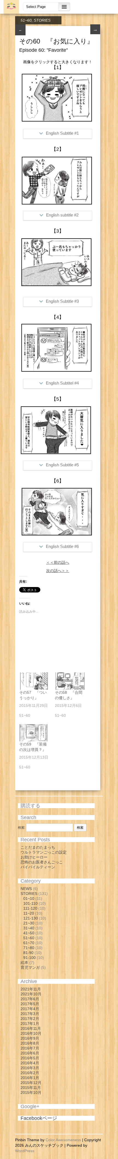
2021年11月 (31, 989)
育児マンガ (30, 967)
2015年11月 (31, 1087)
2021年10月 (31, 994)
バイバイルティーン (38, 867)
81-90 (28, 952)
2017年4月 (30, 1009)
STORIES (42, 20)
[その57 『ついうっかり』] (34, 681)
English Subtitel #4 (62, 383)
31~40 (28, 928)
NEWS (26, 888)
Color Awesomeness (63, 1140)
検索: (21, 827)
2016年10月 (31, 1033)
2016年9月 (30, 1038)
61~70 (28, 943)
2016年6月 (30, 1053)
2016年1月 (30, 1078)
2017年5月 (30, 1004)
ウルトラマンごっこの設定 (44, 852)
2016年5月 (30, 1058)
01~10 (28, 898)
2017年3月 (30, 1013)
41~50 (28, 933)
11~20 (28, 913)
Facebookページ (39, 1118)
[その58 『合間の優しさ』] (70, 681)
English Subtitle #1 (62, 133)
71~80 (28, 948)
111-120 (30, 908)
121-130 (30, 918)
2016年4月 (30, 1063)
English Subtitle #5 (62, 465)
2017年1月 (30, 1023)
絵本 (24, 962)
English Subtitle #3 (62, 301)
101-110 (30, 903)
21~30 (28, 923)
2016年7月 (30, 1048)
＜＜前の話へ (57, 562)
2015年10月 (31, 1092)
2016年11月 (31, 1028)
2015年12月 (31, 1082)
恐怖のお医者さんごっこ (42, 862)
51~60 (26, 20)
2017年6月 (30, 999)
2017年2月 (30, 1018)
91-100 (29, 957)
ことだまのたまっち (38, 847)
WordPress (24, 1151)
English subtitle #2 (62, 215)
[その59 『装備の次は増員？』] (34, 732)
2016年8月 (30, 1043)
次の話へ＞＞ (57, 570)
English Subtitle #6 (62, 546)
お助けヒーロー (34, 857)
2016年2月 (30, 1073)
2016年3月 (30, 1068)
